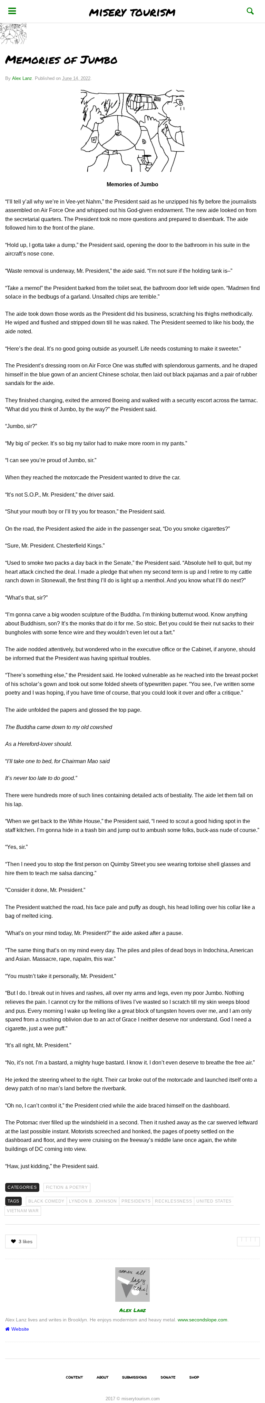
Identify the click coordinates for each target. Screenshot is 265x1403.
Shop (194, 1377)
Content (74, 1377)
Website (20, 1329)
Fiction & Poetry (67, 1187)
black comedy (46, 1201)
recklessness (173, 1201)
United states (214, 1201)
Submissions (134, 1377)
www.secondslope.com (202, 1319)
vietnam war (23, 1210)
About (102, 1377)
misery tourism (132, 11)
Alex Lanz (22, 78)
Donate (168, 1377)
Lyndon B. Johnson (93, 1201)
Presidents (136, 1201)
